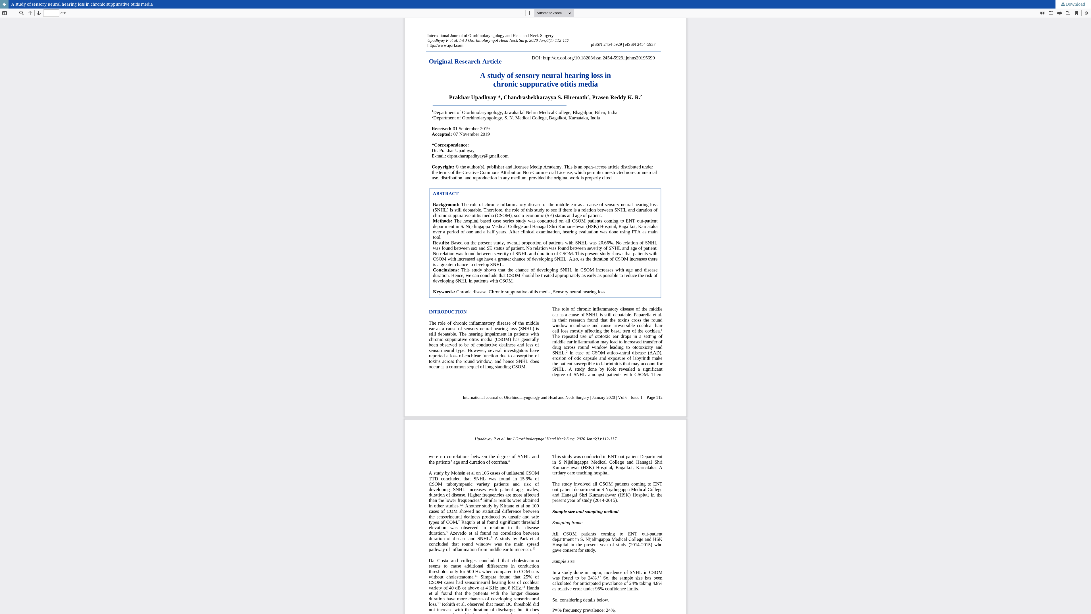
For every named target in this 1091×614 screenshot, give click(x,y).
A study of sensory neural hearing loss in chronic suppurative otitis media (82, 4)
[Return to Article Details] (4, 4)
